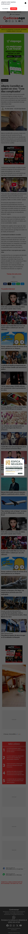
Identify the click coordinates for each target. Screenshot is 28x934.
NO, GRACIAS (5, 8)
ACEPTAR (13, 8)
